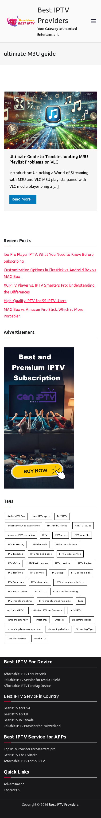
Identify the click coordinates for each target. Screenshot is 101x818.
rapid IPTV (76, 610)
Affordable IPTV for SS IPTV (24, 761)
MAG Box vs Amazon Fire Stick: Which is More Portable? (43, 312)
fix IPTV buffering (57, 525)
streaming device (81, 619)
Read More (21, 199)
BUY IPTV (62, 516)
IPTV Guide (14, 563)
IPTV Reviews (15, 572)
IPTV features (15, 554)
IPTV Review (85, 563)
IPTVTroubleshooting (20, 601)
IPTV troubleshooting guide (55, 601)
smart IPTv (41, 619)
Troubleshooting (17, 638)
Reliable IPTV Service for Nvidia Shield (32, 680)
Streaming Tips (84, 629)
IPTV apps (60, 535)
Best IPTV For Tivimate (20, 755)
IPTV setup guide (80, 572)
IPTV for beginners (41, 554)
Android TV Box (16, 516)
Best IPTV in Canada (19, 720)
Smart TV (60, 619)
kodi (80, 601)
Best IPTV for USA (17, 708)
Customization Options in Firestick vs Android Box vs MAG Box (50, 273)
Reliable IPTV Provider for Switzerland (32, 726)
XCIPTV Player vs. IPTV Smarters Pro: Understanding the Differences (49, 288)
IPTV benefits (81, 535)
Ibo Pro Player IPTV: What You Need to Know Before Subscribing (48, 257)
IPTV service (37, 572)
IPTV (44, 535)
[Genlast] (39, 417)
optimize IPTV (15, 610)
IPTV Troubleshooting (65, 591)
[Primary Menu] (93, 21)
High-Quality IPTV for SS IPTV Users (35, 301)
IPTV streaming (39, 582)
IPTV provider (63, 563)
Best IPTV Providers (63, 804)
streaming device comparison (24, 629)
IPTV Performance (38, 563)
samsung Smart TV (18, 619)
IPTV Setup (57, 572)
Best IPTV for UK (16, 714)
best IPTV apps (41, 516)
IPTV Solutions (16, 582)
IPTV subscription (18, 591)
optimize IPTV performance (46, 610)
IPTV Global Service (70, 554)
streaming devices (58, 629)
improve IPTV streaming (21, 535)
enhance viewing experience (24, 525)
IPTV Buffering (16, 544)
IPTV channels (39, 544)
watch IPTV (40, 638)
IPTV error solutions (66, 544)
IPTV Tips (40, 591)
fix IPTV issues (83, 525)
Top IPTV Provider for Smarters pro (29, 749)
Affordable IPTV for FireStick (25, 674)
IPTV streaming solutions (70, 582)
